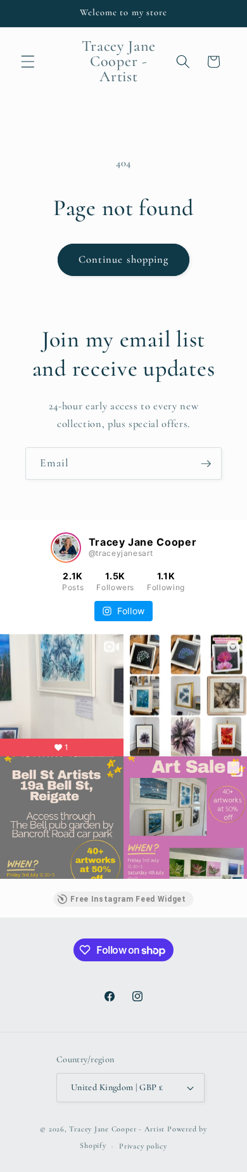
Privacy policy (143, 1146)
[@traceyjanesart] (66, 547)
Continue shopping (124, 259)
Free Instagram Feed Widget (128, 899)
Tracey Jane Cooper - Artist (117, 1128)
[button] (28, 61)
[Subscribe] (206, 463)
